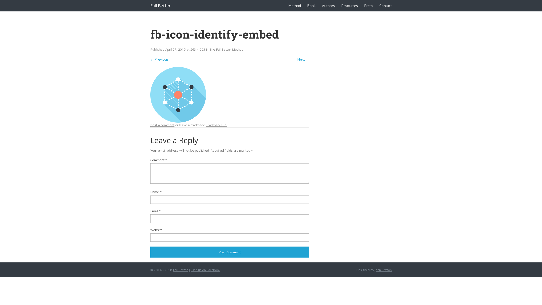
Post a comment (162, 125)
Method (294, 5)
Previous (159, 59)
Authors (328, 5)
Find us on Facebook (205, 270)
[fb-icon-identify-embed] (178, 94)
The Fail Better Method (226, 49)
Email (155, 211)
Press (368, 5)
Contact (385, 5)
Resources (349, 5)
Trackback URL (216, 125)
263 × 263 (197, 49)
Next (303, 59)
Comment (158, 160)
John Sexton (383, 270)
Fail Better (160, 5)
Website (156, 230)
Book (311, 5)
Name (156, 192)
